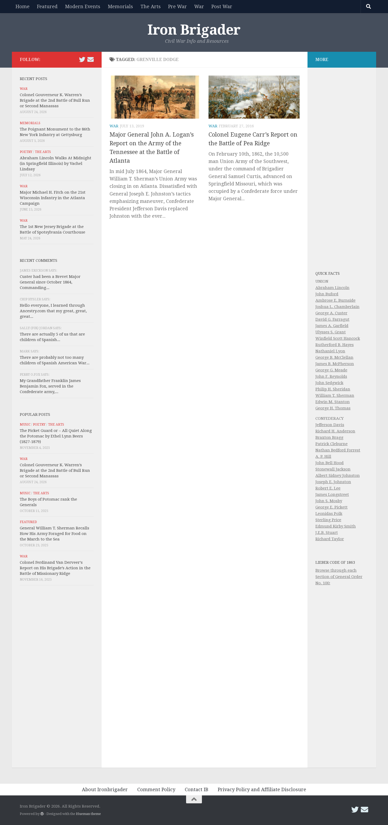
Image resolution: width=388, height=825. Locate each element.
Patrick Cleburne (331, 443)
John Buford (326, 294)
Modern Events (82, 6)
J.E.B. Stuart (326, 532)
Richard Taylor (329, 539)
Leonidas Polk (328, 513)
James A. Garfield (331, 325)
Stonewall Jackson (333, 469)
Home (23, 6)
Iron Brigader (194, 30)
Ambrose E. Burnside (335, 300)
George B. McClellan (334, 357)
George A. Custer (331, 313)
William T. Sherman (334, 395)
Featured (47, 6)
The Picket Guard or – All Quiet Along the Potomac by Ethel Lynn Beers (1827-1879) (56, 436)
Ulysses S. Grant (330, 332)
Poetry (26, 152)
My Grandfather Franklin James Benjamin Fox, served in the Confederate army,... (50, 386)
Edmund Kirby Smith (335, 526)
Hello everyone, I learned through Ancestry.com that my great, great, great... (53, 311)
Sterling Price (328, 520)
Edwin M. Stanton (332, 401)
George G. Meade (331, 370)
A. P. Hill (323, 456)
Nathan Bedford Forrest (337, 450)
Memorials (120, 6)
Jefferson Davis (329, 424)
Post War (221, 6)
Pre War (177, 6)
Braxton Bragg (329, 437)
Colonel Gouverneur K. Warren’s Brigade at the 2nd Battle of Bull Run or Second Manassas (55, 100)
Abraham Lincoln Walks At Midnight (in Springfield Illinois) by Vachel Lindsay (55, 163)
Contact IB (196, 789)
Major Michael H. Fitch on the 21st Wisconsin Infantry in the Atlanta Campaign (53, 198)
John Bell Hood (329, 462)
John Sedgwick (329, 382)
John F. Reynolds (331, 376)
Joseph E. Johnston (333, 481)
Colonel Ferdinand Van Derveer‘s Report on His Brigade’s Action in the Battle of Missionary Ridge (55, 568)
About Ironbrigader (105, 789)
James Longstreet (332, 494)
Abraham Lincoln (332, 287)
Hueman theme (88, 814)
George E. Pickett (331, 507)
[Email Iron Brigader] (90, 59)
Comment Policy (156, 789)
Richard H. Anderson (335, 431)
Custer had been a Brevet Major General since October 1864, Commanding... (50, 282)
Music (25, 424)
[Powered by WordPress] (42, 813)
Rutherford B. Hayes (334, 344)
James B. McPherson (334, 363)
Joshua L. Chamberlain (337, 306)
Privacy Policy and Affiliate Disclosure (262, 789)
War (199, 6)
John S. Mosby (328, 500)
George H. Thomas (333, 408)
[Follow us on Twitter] (82, 59)
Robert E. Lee (327, 488)
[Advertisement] (57, 678)
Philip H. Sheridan (332, 389)
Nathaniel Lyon (330, 351)
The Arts (150, 6)
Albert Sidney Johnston (337, 475)
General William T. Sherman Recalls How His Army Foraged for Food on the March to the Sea (54, 534)
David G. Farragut (332, 319)
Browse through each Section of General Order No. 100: (338, 576)
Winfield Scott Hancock (337, 338)
